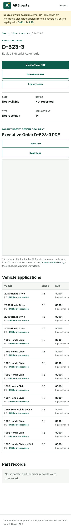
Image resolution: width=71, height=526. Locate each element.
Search (5, 33)
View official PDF (35, 65)
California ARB (26, 22)
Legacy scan (35, 84)
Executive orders (22, 33)
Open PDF (35, 143)
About (64, 5)
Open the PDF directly (52, 262)
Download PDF (35, 74)
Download (35, 153)
